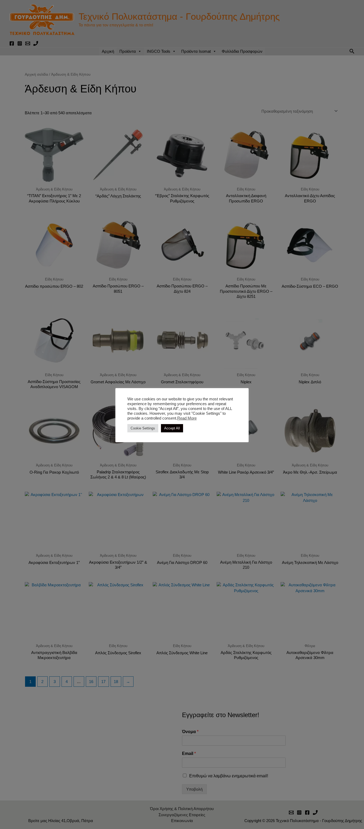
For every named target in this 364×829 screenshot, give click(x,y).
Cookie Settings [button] (143, 428)
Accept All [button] (172, 428)
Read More (187, 418)
